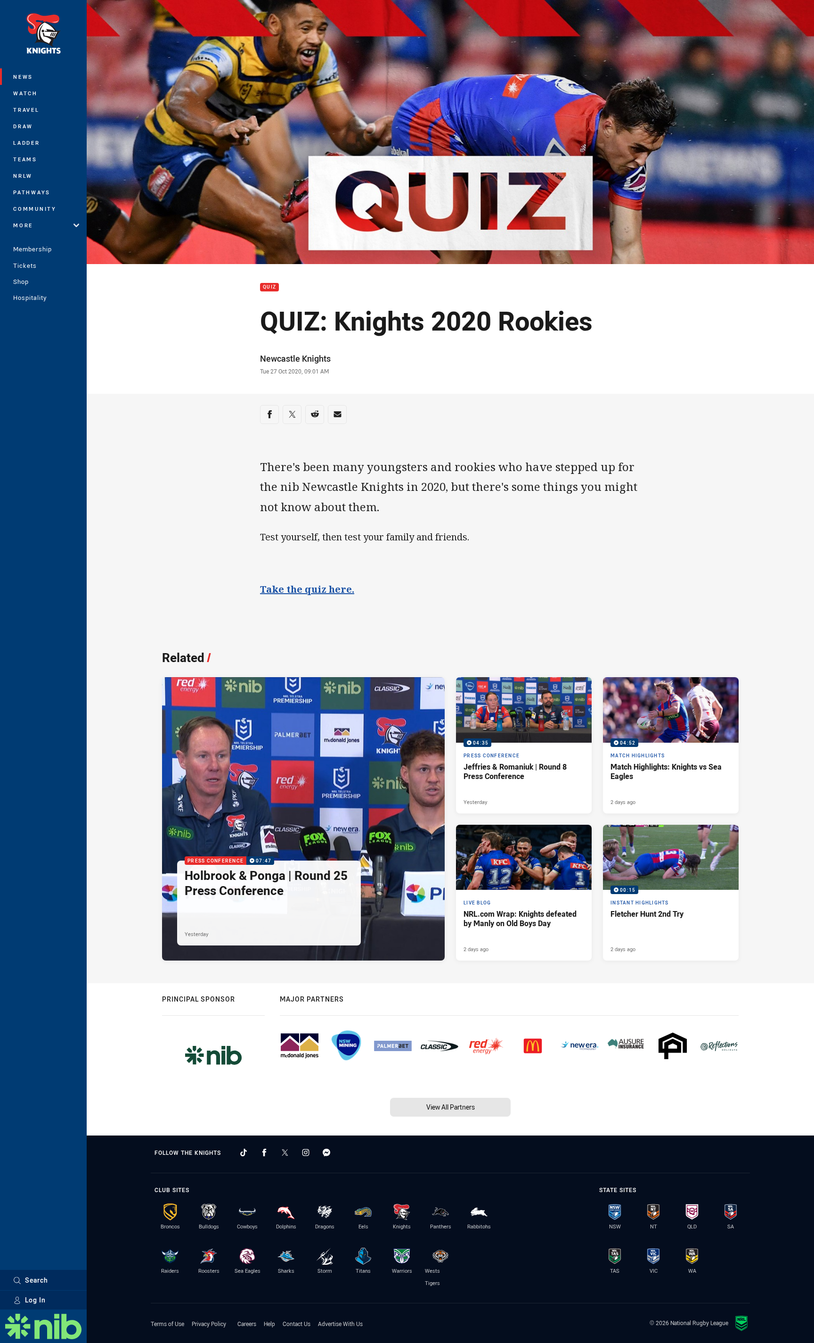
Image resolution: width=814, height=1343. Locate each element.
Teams (25, 159)
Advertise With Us (340, 1323)
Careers (246, 1323)
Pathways (31, 192)
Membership (32, 249)
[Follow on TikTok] (243, 1152)
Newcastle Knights (295, 358)
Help (269, 1323)
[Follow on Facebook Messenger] (326, 1152)
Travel (26, 109)
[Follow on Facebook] (264, 1152)
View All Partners (450, 1107)
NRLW (23, 175)
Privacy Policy (209, 1323)
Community (35, 208)
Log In (35, 1299)
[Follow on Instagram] (305, 1152)
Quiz (269, 287)
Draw (23, 126)
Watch (25, 93)
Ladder (26, 142)
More (23, 225)
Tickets (25, 265)
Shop (21, 281)
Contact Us (296, 1323)
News (23, 76)
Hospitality (30, 297)
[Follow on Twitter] (285, 1152)
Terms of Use (167, 1323)
